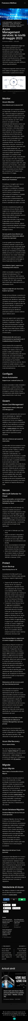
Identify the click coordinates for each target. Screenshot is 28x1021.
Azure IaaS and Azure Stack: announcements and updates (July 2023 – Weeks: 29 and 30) (14, 993)
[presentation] (14, 980)
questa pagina (6, 518)
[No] (26, 1015)
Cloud (11, 23)
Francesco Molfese (8, 41)
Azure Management (7, 22)
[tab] (12, 1004)
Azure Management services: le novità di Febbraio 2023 (7, 921)
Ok (14, 1018)
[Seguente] (24, 987)
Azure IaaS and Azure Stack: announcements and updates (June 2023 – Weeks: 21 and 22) (21, 953)
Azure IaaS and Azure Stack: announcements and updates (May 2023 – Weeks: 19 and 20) (7, 953)
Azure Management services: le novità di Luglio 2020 (19, 921)
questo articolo (12, 428)
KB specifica (17, 759)
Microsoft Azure (14, 25)
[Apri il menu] (24, 3)
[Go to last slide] (4, 987)
